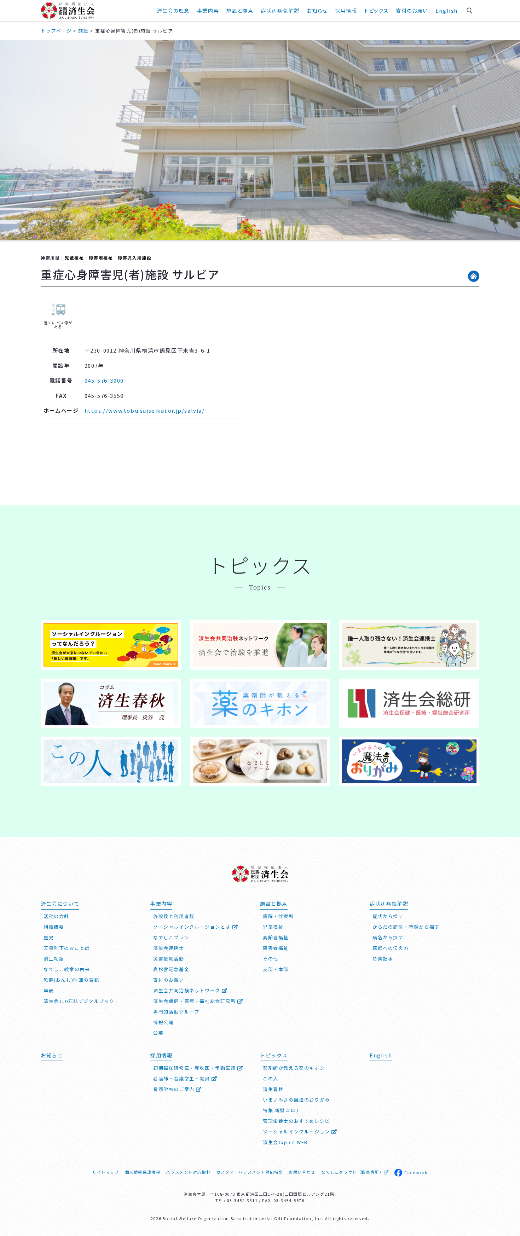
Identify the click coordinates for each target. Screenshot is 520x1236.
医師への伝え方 (390, 948)
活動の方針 (56, 916)
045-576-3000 (104, 380)
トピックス (376, 10)
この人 (270, 1078)
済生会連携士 (168, 948)
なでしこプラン (171, 937)
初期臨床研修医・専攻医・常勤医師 (195, 1067)
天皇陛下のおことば (67, 948)
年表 (49, 990)
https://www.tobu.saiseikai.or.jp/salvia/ (145, 410)
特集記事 (382, 958)
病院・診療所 (278, 916)
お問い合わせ (302, 1172)
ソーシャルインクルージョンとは (192, 926)
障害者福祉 (101, 258)
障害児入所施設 (134, 258)
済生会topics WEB (285, 1142)
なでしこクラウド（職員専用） (352, 1172)
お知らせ (52, 1055)
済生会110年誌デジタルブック (79, 1001)
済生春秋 (273, 1089)
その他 (270, 958)
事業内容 (208, 10)
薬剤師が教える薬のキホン (294, 1067)
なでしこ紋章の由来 (67, 969)
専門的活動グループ (176, 1011)
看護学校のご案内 (174, 1089)
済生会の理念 (173, 10)
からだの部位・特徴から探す (406, 926)
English (446, 10)
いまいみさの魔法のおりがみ (296, 1099)
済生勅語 (54, 958)
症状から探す (388, 916)
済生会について (60, 903)
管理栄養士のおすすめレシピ (296, 1121)
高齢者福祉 (276, 937)
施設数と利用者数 (174, 916)
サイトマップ (105, 1172)
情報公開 (163, 1022)
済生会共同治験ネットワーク (187, 990)
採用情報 (346, 10)
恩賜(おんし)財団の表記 (71, 979)
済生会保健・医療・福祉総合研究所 (195, 1001)
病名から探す (388, 937)
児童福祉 (74, 258)
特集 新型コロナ (282, 1110)
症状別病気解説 (280, 10)
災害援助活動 (168, 958)
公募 (158, 1032)
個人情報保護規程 (143, 1172)
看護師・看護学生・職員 (182, 1078)
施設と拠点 (239, 10)
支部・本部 (276, 969)
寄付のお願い (412, 10)
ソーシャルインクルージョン (297, 1131)
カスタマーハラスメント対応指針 (249, 1172)
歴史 (49, 937)
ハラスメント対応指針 (188, 1172)
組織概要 (54, 926)
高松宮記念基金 (171, 969)
